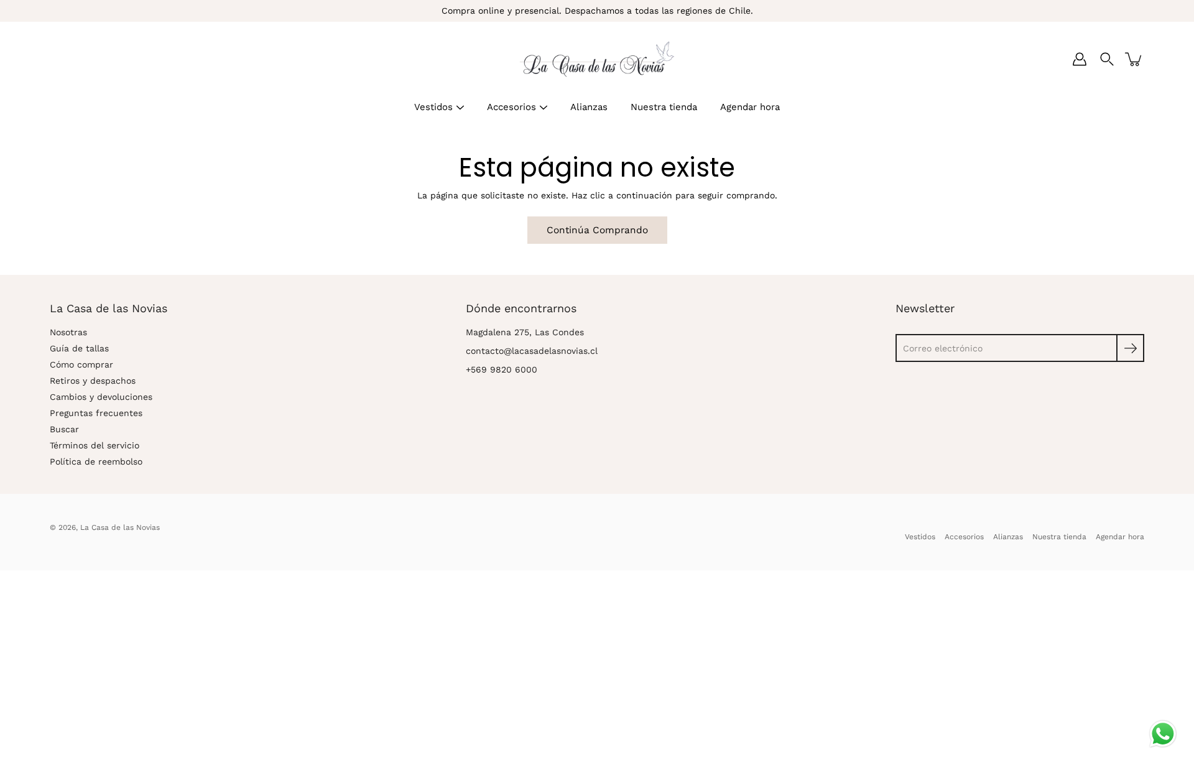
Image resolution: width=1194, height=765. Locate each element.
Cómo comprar (81, 364)
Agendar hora (750, 107)
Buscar (64, 429)
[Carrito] (1134, 59)
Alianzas (589, 107)
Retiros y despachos (93, 381)
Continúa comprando (597, 230)
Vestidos (433, 107)
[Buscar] (1107, 59)
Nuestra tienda (664, 107)
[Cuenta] (1080, 59)
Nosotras (68, 332)
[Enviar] (1130, 348)
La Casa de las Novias (120, 527)
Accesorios (511, 107)
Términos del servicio (94, 445)
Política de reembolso (96, 461)
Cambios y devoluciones (101, 397)
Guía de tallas (79, 348)
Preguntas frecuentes (96, 413)
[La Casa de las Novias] (597, 59)
